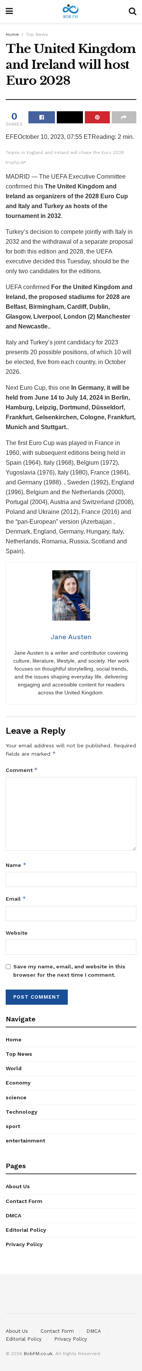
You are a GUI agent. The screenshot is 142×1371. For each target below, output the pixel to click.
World (14, 1068)
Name (16, 864)
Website (17, 933)
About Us (18, 1186)
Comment (22, 769)
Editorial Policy (26, 1230)
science (16, 1097)
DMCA (13, 1215)
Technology (21, 1112)
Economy (18, 1083)
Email (16, 898)
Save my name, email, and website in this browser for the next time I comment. (69, 970)
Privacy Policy (24, 1244)
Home (12, 34)
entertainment (25, 1141)
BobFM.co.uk (38, 1353)
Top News (37, 34)
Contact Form (24, 1201)
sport (13, 1126)
